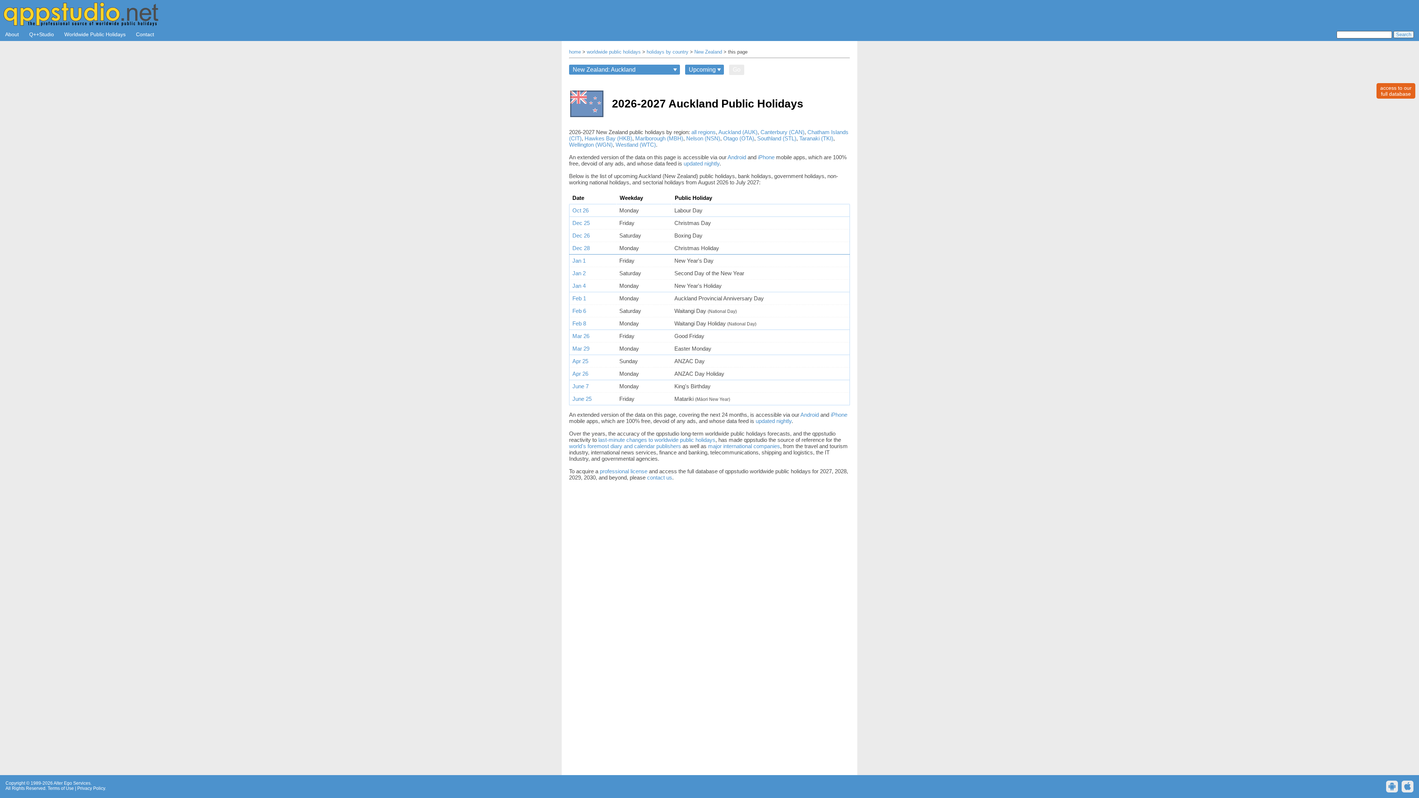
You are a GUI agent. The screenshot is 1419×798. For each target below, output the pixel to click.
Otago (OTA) (738, 138)
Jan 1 (579, 261)
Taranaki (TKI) (816, 138)
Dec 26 (581, 235)
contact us (659, 477)
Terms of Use (61, 788)
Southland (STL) (776, 138)
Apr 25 (580, 361)
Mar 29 (580, 348)
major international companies (744, 446)
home (575, 52)
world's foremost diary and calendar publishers (625, 446)
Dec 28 (581, 248)
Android (737, 157)
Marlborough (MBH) (659, 138)
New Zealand (708, 52)
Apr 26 (580, 374)
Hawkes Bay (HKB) (608, 138)
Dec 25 (581, 223)
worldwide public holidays (614, 52)
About (12, 34)
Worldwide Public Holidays (95, 34)
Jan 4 (579, 286)
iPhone (766, 157)
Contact (145, 34)
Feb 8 (579, 323)
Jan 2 (579, 273)
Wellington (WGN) (591, 144)
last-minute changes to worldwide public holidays (656, 440)
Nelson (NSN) (703, 138)
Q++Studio (41, 34)
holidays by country (667, 52)
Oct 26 (580, 210)
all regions (703, 132)
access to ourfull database (1396, 91)
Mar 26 (580, 336)
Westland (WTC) (636, 144)
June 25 (582, 399)
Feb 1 (579, 298)
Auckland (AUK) (738, 132)
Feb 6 (579, 311)
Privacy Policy (91, 788)
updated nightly (701, 163)
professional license (623, 471)
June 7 (580, 386)
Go (737, 69)
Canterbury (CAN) (782, 132)
